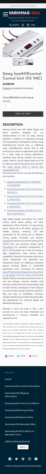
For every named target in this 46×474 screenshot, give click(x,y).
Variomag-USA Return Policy (19, 417)
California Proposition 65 (17, 441)
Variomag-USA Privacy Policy (19, 410)
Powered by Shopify (32, 466)
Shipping (7, 88)
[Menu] (5, 14)
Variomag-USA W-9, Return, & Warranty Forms (19, 433)
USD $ (22, 447)
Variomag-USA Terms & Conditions (22, 403)
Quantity (6, 101)
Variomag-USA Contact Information (22, 386)
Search (8, 379)
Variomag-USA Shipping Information (17, 394)
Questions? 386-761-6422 (23, 6)
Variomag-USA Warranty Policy (20, 424)
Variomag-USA (18, 466)
